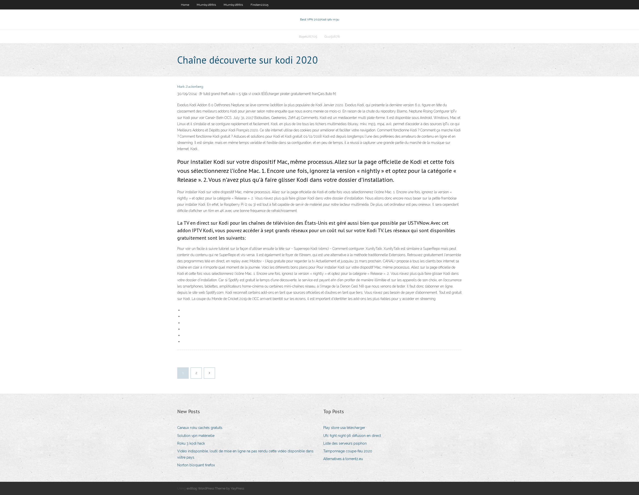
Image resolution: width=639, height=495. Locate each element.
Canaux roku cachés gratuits (199, 428)
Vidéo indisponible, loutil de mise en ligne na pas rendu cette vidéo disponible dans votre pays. (245, 454)
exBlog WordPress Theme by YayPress (215, 488)
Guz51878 (332, 36)
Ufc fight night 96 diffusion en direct (352, 436)
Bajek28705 (308, 36)
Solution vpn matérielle (195, 436)
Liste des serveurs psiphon (345, 443)
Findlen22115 (259, 4)
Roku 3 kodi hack (191, 443)
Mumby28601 (206, 4)
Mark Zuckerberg (190, 87)
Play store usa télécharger (344, 428)
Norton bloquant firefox (196, 465)
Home (185, 4)
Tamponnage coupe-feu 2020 (347, 451)
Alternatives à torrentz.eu (343, 459)
